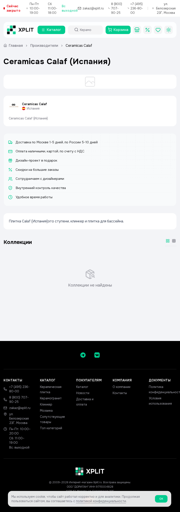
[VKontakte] (97, 355)
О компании (121, 387)
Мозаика (46, 411)
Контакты (120, 393)
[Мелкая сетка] (173, 240)
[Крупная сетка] (167, 240)
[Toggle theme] (168, 29)
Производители (44, 45)
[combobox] (89, 29)
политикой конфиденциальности (101, 501)
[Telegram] (83, 355)
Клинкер (46, 404)
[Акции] (147, 29)
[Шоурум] (137, 29)
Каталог (82, 387)
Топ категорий (51, 428)
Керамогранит (51, 398)
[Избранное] (158, 29)
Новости (82, 393)
